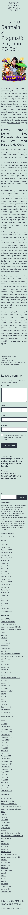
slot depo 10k (5, 683)
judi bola (4, 637)
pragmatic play (8, 364)
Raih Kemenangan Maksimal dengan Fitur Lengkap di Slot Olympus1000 (13, 512)
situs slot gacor (6, 659)
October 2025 (5, 555)
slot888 (3, 701)
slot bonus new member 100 (10, 677)
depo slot (4, 635)
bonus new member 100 (9, 624)
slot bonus (4, 669)
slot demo (17, 364)
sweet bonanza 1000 (8, 716)
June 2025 (4, 566)
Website (4, 425)
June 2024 (4, 598)
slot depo (4, 680)
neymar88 (4, 645)
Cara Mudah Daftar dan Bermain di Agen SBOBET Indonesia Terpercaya (13, 522)
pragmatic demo (13, 123)
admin (5, 358)
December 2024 (6, 582)
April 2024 (4, 603)
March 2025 (5, 574)
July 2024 (4, 595)
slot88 (3, 699)
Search (3, 494)
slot (12, 360)
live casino (4, 640)
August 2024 (5, 592)
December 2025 (6, 550)
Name (3, 405)
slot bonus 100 (6, 672)
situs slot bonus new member (10, 653)
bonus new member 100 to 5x (11, 629)
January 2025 (5, 579)
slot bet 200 (5, 664)
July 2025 (4, 563)
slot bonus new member (9, 675)
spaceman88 (5, 709)
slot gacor (4, 688)
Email (3, 415)
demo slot (9, 362)
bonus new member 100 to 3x (11, 627)
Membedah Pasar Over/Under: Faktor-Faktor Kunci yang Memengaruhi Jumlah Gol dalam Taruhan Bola (13, 507)
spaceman (4, 704)
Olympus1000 (5, 648)
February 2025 (6, 576)
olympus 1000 (21, 286)
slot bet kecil (5, 667)
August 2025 (5, 560)
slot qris (3, 693)
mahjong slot (5, 643)
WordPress (18, 908)
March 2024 (5, 606)
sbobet (3, 651)
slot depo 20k (5, 685)
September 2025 (6, 558)
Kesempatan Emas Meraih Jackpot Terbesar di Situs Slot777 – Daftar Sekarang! (12, 527)
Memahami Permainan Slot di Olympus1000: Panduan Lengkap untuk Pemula (14, 517)
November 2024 (6, 584)
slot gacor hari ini (7, 691)
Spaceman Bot (6, 707)
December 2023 (6, 611)
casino (3, 632)
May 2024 (4, 600)
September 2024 (6, 590)
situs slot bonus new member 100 (12, 656)
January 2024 (5, 608)
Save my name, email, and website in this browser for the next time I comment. (15, 437)
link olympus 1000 (18, 362)
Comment (5, 386)
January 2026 (5, 547)
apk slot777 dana (6, 619)
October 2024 (5, 587)
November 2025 (6, 552)
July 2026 (4, 544)
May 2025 (4, 568)
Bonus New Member (8, 622)
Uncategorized (6, 712)
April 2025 (4, 571)
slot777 (3, 696)
